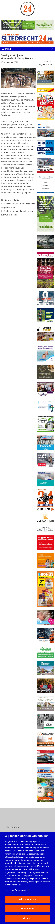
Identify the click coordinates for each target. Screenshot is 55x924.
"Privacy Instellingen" (30, 881)
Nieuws (7, 200)
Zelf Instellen (27, 908)
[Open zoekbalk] (52, 49)
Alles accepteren (27, 899)
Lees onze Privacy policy (16, 890)
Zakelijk (15, 200)
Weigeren (27, 918)
